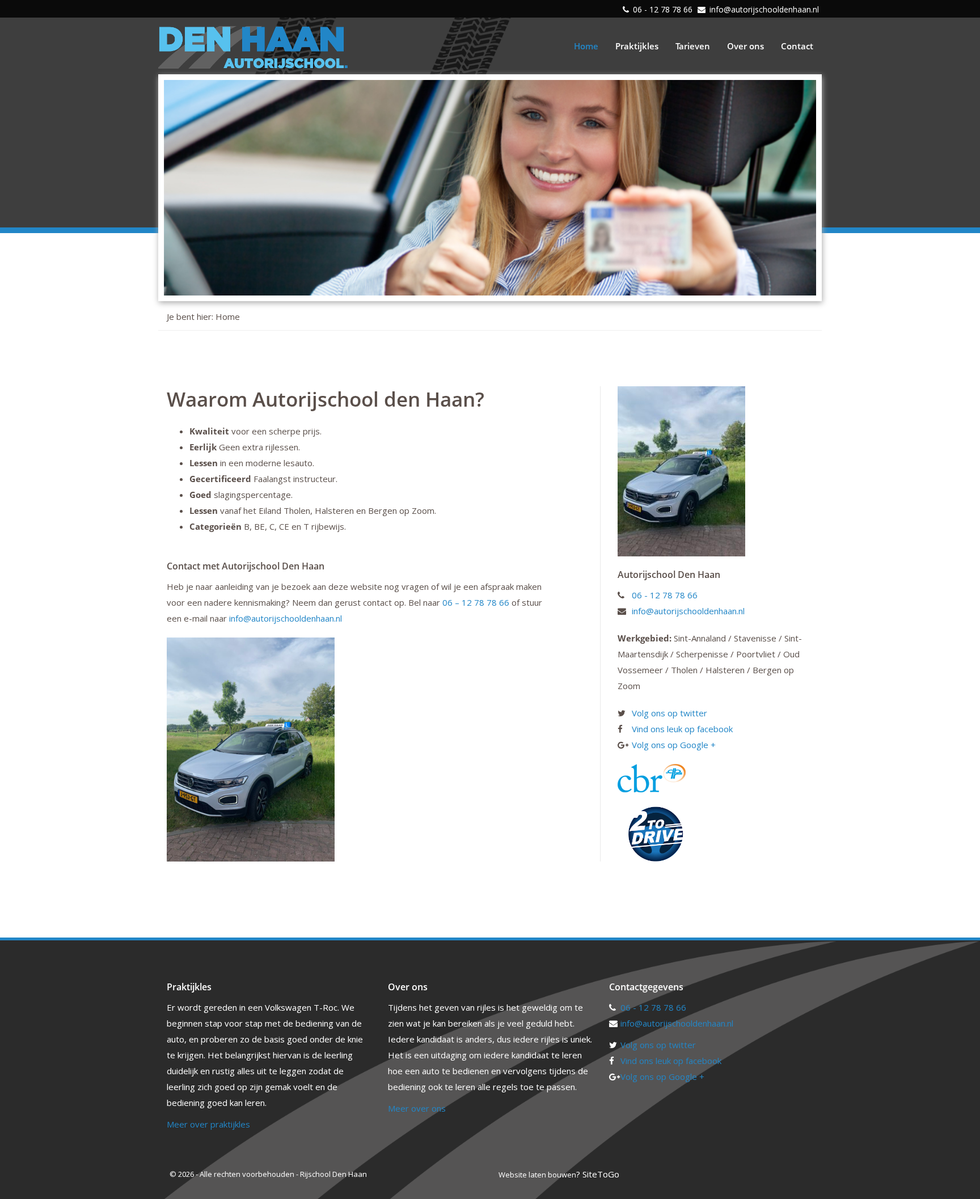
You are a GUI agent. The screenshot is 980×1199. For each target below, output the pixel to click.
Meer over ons (417, 1108)
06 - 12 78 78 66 (662, 9)
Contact (797, 46)
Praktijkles (636, 46)
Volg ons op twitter (669, 713)
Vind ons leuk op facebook (682, 728)
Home (586, 46)
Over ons (745, 46)
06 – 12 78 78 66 (475, 602)
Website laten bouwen (537, 1175)
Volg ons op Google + (674, 744)
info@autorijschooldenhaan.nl (764, 9)
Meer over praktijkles (208, 1124)
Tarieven (692, 46)
